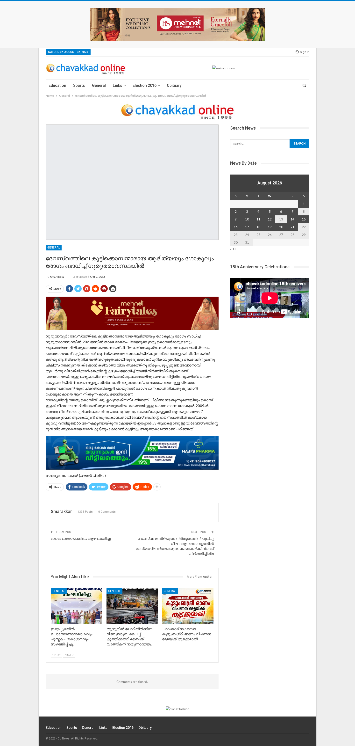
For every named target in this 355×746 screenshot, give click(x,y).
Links (117, 85)
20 (281, 227)
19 (270, 227)
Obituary (174, 85)
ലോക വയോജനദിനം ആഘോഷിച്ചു (80, 538)
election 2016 (144, 85)
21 (292, 227)
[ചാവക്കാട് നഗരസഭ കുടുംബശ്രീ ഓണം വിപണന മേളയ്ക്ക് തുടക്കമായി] (187, 606)
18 (258, 227)
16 (236, 227)
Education (57, 85)
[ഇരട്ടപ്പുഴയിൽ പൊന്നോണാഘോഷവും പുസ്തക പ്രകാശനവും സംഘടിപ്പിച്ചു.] (76, 606)
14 (292, 219)
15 (304, 219)
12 (270, 219)
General (99, 85)
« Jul (233, 249)
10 (247, 219)
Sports (79, 85)
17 (247, 227)
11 (258, 219)
